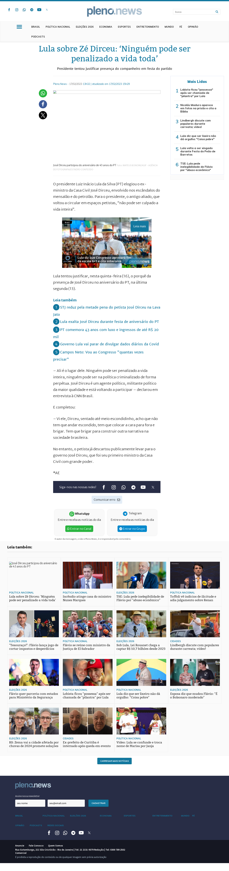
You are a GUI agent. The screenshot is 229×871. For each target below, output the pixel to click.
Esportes (124, 26)
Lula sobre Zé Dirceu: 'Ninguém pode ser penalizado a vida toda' (32, 598)
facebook (9, 9)
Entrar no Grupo (133, 528)
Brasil (35, 26)
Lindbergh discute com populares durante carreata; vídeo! (195, 124)
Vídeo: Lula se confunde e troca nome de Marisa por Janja (139, 744)
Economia (105, 26)
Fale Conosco (36, 845)
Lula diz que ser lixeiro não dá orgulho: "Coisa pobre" (198, 137)
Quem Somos (55, 845)
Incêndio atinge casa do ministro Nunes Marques (87, 598)
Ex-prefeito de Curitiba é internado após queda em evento (87, 744)
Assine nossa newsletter (27, 796)
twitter (47, 9)
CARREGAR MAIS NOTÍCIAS (114, 761)
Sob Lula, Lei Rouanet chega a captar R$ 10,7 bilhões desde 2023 (140, 647)
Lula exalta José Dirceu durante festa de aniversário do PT (109, 321)
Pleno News (114, 11)
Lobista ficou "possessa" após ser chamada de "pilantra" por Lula (196, 93)
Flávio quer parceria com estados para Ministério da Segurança (33, 695)
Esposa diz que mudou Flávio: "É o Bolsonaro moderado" (194, 695)
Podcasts (38, 36)
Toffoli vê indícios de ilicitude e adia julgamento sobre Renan (193, 598)
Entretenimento (148, 26)
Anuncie (19, 845)
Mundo (169, 26)
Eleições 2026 (85, 26)
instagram (17, 9)
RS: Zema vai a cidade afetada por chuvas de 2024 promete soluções (34, 744)
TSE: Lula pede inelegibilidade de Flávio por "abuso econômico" (196, 167)
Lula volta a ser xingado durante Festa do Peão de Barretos (197, 151)
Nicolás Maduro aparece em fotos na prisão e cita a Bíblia (198, 108)
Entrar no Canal (80, 528)
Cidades (175, 641)
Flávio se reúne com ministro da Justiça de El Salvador (86, 647)
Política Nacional (58, 26)
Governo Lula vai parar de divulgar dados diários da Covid (109, 344)
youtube (39, 9)
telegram (32, 9)
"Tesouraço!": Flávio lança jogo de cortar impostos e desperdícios (33, 647)
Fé (180, 26)
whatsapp (24, 9)
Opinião (193, 26)
